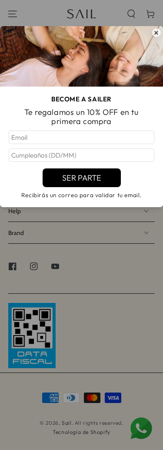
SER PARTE (81, 178)
